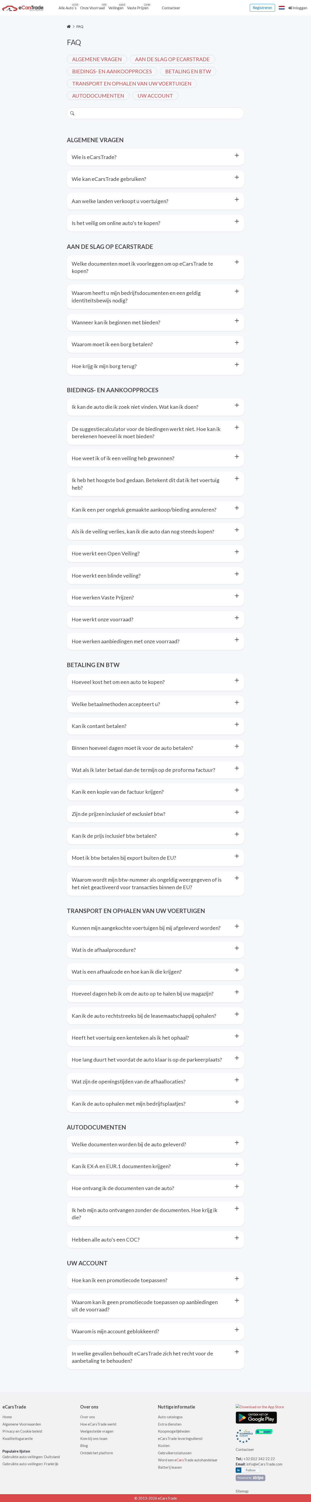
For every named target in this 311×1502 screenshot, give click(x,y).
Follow (251, 1470)
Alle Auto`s (68, 6)
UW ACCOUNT (155, 96)
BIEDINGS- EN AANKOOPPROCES (112, 71)
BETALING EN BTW (188, 71)
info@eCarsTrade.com (264, 1464)
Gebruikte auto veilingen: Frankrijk (30, 1464)
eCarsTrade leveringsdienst (180, 1438)
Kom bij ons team (93, 1438)
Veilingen (116, 6)
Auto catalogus (170, 1417)
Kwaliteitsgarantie (17, 1438)
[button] (282, 7)
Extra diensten (169, 1424)
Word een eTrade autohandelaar (188, 1460)
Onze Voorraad (93, 6)
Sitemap (242, 1491)
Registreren (262, 7)
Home (7, 1417)
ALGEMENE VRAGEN (97, 59)
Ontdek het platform (96, 1453)
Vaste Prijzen (138, 6)
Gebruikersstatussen (174, 1453)
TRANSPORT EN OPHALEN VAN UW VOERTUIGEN (131, 83)
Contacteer (171, 8)
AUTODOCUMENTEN (98, 96)
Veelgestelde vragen (96, 1431)
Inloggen (299, 8)
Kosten (164, 1445)
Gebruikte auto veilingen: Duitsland (31, 1457)
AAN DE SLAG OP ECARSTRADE (172, 59)
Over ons (87, 1417)
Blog (84, 1445)
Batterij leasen (170, 1467)
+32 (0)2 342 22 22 (259, 1458)
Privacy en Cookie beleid (22, 1431)
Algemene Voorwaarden (21, 1424)
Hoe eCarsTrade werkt (98, 1424)
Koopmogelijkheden (174, 1431)
